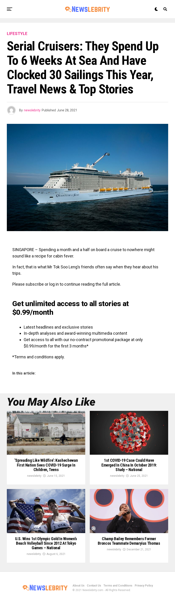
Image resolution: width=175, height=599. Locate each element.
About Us (78, 585)
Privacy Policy (144, 585)
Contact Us (94, 585)
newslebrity (32, 110)
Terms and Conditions (117, 585)
